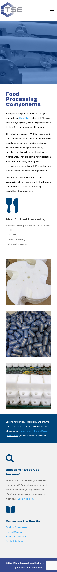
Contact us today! (26, 499)
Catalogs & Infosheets (16, 527)
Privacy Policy (34, 567)
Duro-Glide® (25, 118)
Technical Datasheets (16, 536)
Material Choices (14, 532)
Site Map (20, 567)
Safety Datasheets (14, 541)
